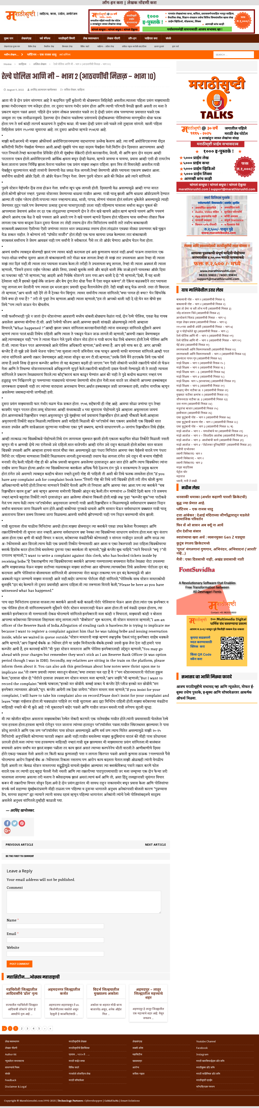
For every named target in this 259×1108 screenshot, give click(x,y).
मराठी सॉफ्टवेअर (76, 1080)
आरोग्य (136, 1067)
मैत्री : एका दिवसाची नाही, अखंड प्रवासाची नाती (210, 559)
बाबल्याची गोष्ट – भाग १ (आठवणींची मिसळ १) (200, 299)
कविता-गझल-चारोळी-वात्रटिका (134, 46)
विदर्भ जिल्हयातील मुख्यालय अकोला (106, 991)
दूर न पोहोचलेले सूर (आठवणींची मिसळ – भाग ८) (202, 331)
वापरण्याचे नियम (12, 1067)
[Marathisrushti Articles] (41, 15)
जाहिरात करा (151, 38)
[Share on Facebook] (7, 823)
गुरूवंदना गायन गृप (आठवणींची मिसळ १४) (199, 358)
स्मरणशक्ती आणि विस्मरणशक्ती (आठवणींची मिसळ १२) (206, 349)
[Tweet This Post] (14, 823)
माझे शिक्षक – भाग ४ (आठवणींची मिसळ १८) (200, 376)
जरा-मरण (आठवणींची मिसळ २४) (194, 404)
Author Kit (10, 1054)
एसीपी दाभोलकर (185, 449)
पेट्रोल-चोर (181, 472)
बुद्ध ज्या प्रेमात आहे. (190, 502)
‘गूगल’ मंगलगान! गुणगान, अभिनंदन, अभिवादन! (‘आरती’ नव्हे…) (216, 551)
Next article (155, 844)
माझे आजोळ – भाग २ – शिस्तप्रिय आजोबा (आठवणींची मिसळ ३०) (212, 435)
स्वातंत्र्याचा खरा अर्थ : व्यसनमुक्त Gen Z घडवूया (210, 537)
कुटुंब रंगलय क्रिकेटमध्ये (193, 543)
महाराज (180, 476)
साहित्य (22, 64)
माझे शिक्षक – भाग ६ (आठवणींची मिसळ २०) (200, 386)
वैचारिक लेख (49, 46)
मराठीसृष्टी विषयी (66, 38)
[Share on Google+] (7, 830)
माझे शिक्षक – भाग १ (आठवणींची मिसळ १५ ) (200, 363)
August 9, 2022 (15, 90)
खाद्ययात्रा (137, 1060)
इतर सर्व (175, 46)
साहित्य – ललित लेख (105, 46)
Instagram (202, 1054)
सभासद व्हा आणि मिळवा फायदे (207, 677)
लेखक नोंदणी (113, 38)
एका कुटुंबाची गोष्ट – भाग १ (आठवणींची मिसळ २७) (203, 417)
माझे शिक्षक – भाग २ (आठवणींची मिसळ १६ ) (200, 367)
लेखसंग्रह (26, 38)
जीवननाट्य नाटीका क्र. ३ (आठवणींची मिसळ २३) (202, 399)
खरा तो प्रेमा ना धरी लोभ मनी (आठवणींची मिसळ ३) (203, 308)
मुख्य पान (8, 38)
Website (13, 948)
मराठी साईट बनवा (77, 1060)
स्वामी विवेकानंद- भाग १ (189, 453)
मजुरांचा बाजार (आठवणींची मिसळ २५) (197, 408)
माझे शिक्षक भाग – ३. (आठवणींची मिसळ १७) (200, 372)
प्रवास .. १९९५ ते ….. (79, 1054)
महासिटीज (137, 1054)
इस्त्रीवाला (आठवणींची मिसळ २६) (194, 413)
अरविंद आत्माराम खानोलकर (43, 90)
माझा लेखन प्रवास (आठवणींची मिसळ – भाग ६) (201, 322)
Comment (15, 888)
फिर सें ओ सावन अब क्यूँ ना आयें (199, 524)
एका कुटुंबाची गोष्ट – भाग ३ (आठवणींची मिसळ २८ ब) (204, 426)
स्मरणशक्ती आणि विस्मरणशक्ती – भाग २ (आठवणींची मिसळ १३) (211, 354)
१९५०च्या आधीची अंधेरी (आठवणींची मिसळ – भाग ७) (204, 327)
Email (12, 934)
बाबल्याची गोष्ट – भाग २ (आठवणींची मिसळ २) (200, 304)
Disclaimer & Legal (16, 1086)
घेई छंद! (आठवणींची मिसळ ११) (192, 345)
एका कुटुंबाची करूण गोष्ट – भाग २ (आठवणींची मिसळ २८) (207, 422)
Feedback (10, 1080)
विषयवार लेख (67, 46)
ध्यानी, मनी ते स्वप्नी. (186, 481)
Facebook (202, 1047)
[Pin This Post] (22, 823)
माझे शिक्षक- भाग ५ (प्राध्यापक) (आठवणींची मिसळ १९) (206, 381)
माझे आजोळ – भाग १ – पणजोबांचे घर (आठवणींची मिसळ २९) (209, 431)
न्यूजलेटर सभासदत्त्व (14, 1060)
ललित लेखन (70, 90)
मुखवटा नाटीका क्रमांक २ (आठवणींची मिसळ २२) (202, 394)
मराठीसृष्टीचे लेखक (78, 1041)
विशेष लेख (32, 46)
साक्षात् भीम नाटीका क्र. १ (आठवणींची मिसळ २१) (202, 390)
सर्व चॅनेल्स (45, 38)
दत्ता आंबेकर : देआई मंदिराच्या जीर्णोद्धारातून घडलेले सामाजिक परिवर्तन (212, 517)
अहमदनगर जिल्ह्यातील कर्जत (64, 991)
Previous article (19, 844)
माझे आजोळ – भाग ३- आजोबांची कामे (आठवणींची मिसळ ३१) (210, 440)
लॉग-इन (132, 38)
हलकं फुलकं (159, 46)
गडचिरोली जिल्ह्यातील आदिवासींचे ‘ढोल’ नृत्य (21, 991)
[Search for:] (233, 54)
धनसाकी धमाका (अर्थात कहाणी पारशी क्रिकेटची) (211, 496)
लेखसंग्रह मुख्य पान (12, 46)
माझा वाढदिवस (184, 467)
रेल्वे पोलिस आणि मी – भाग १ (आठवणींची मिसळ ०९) (205, 336)
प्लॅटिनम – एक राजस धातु (194, 508)
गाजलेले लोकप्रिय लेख (79, 1073)
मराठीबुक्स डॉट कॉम (205, 1067)
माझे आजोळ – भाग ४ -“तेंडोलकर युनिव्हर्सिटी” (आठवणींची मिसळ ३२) (213, 445)
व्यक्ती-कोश (138, 1047)
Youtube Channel (206, 1041)
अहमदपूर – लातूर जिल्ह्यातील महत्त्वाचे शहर (148, 993)
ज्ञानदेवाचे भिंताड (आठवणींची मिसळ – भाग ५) (201, 317)
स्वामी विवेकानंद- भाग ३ (189, 463)
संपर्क (168, 38)
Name (12, 920)
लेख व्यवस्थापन (91, 38)
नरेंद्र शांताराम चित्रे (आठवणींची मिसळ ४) (198, 313)
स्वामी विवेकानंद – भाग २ (190, 458)
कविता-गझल (138, 1073)
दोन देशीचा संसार (188, 531)
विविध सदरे (85, 46)
